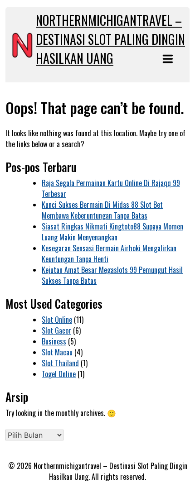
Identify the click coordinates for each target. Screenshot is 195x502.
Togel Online (59, 373)
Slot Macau (57, 352)
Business (54, 341)
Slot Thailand (60, 363)
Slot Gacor (56, 330)
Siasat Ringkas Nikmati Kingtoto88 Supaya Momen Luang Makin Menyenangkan (112, 232)
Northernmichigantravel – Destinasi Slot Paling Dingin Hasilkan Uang (110, 39)
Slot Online (57, 319)
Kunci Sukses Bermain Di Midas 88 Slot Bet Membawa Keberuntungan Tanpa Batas (102, 210)
